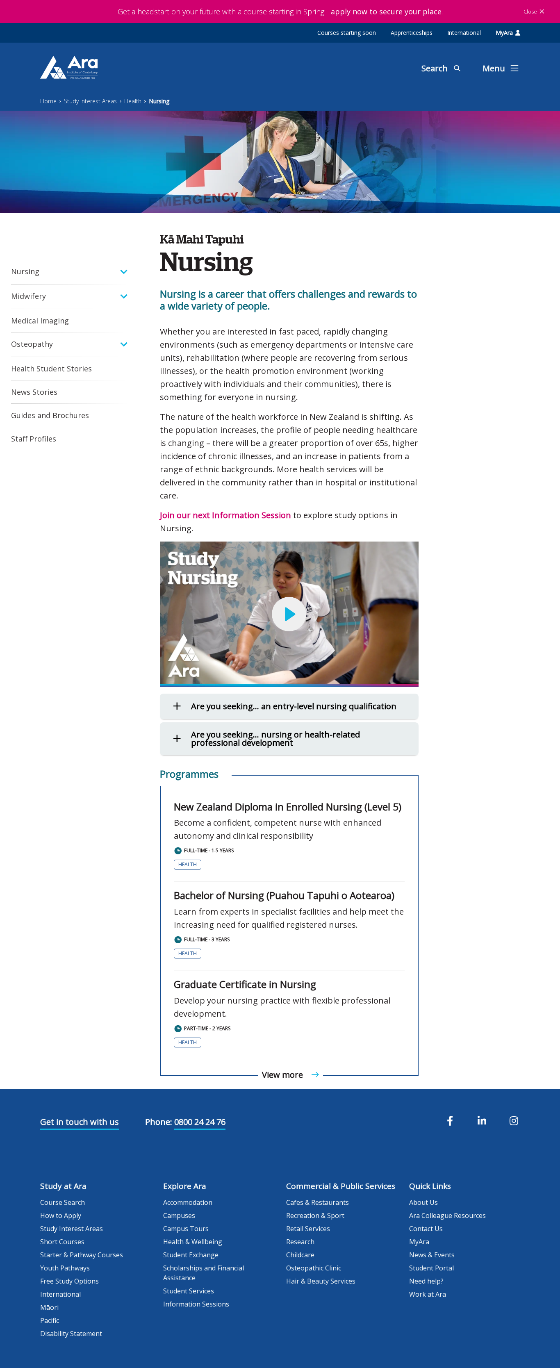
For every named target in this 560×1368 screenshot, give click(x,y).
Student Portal (431, 1267)
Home (48, 101)
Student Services (188, 1290)
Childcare (300, 1254)
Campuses (179, 1215)
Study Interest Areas (90, 101)
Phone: (158, 1121)
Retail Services (308, 1228)
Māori (49, 1307)
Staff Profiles (33, 439)
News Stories (34, 392)
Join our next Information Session (225, 515)
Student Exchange (191, 1254)
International (464, 32)
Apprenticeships (412, 32)
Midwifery (28, 296)
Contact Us (426, 1228)
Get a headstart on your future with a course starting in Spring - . (280, 11)
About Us (423, 1202)
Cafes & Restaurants (317, 1202)
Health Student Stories (51, 368)
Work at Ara (427, 1294)
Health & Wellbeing (192, 1241)
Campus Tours (186, 1228)
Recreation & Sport (315, 1215)
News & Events (432, 1254)
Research (300, 1241)
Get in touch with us (79, 1121)
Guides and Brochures (50, 415)
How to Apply (60, 1215)
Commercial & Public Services (340, 1186)
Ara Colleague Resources (447, 1215)
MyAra (504, 32)
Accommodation (187, 1202)
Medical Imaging (40, 320)
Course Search (62, 1202)
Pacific (49, 1320)
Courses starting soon (346, 32)
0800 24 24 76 (199, 1121)
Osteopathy (32, 344)
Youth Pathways (65, 1267)
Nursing (159, 101)
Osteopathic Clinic (313, 1267)
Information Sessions (196, 1304)
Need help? (426, 1281)
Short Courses (62, 1241)
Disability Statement (71, 1333)
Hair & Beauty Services (320, 1281)
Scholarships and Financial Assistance (203, 1272)
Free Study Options (69, 1281)
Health (132, 101)
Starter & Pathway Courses (81, 1254)
